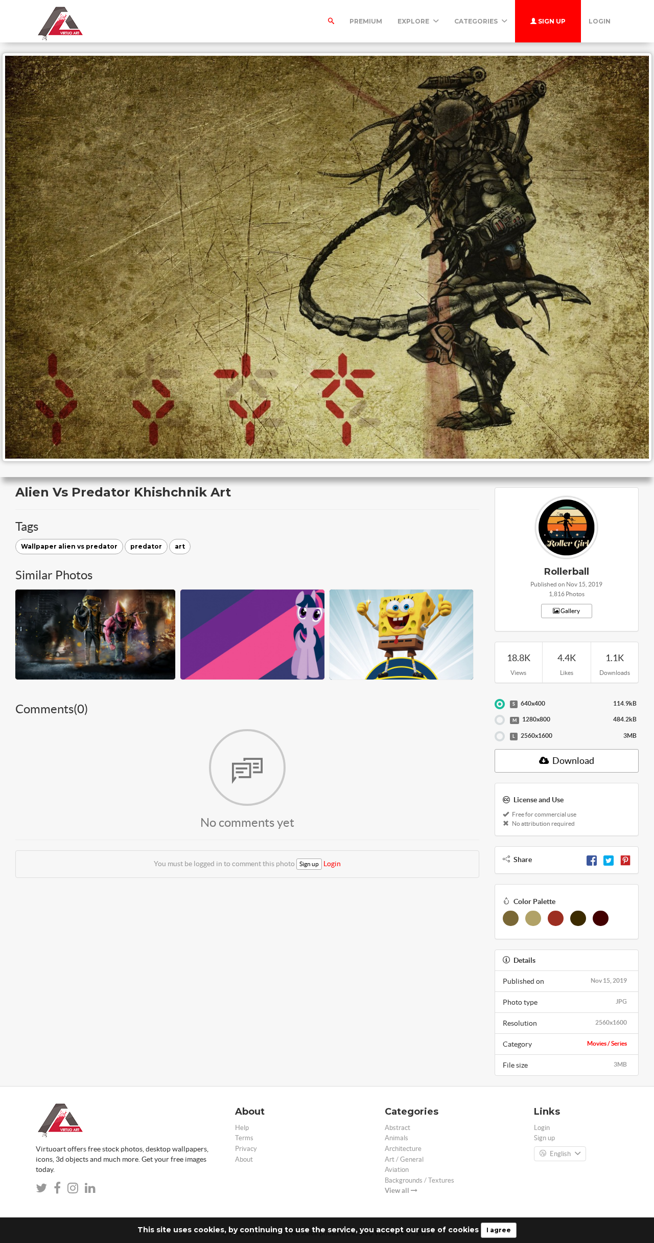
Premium (365, 21)
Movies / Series (607, 1043)
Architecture (403, 1148)
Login (600, 21)
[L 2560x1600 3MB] (500, 736)
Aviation (397, 1169)
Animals (396, 1138)
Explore (414, 21)
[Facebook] (592, 859)
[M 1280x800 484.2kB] (500, 720)
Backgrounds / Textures (419, 1180)
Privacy (246, 1148)
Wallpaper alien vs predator (69, 546)
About (244, 1159)
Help (242, 1128)
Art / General (404, 1159)
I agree (498, 1230)
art (180, 546)
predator (146, 546)
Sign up (551, 21)
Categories (476, 21)
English (560, 1154)
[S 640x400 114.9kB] (500, 704)
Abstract (397, 1128)
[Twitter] (608, 859)
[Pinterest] (625, 859)
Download (572, 760)
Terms (244, 1138)
